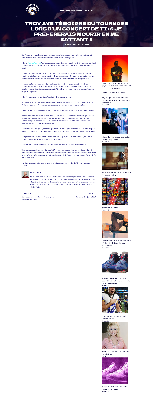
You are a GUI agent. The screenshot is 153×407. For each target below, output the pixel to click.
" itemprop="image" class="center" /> (114, 92)
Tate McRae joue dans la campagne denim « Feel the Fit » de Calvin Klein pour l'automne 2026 (116, 243)
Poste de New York (34, 63)
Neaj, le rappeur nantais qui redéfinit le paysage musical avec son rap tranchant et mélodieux (116, 85)
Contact (89, 10)
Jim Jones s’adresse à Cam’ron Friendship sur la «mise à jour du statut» (38, 196)
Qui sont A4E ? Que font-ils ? (86, 195)
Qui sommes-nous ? (75, 10)
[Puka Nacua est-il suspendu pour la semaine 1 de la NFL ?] (116, 300)
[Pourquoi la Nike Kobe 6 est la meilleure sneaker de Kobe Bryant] (116, 370)
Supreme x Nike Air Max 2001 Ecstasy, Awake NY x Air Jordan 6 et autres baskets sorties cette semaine (116, 280)
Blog (62, 10)
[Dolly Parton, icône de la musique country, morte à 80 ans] (116, 335)
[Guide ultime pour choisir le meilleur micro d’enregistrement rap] (116, 156)
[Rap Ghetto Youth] (32, 10)
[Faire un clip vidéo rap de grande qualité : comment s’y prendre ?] (116, 121)
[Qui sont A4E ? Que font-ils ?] (116, 191)
